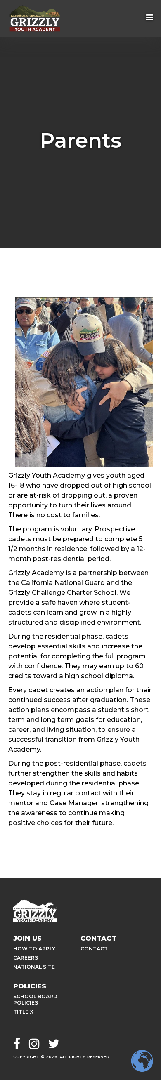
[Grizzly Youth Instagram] (34, 1044)
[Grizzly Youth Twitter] (53, 1044)
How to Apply (34, 949)
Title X (23, 1012)
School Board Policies (35, 999)
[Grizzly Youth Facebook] (17, 1044)
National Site (34, 967)
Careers (25, 958)
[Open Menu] (149, 18)
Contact (94, 949)
